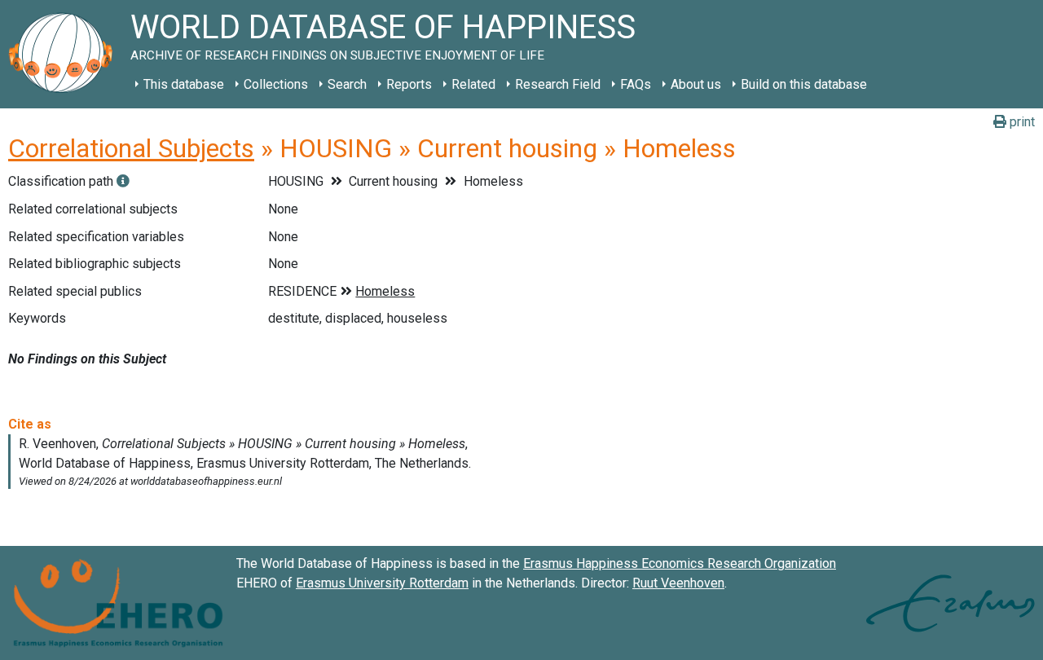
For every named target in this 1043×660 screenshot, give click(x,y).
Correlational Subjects (131, 148)
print (1020, 122)
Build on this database (804, 84)
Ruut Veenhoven (678, 583)
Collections (276, 84)
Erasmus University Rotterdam (382, 583)
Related (473, 84)
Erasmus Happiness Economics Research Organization (679, 563)
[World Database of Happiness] (65, 54)
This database (183, 84)
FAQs (635, 84)
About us (696, 84)
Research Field (558, 84)
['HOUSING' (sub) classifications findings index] (123, 181)
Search (347, 84)
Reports (409, 84)
